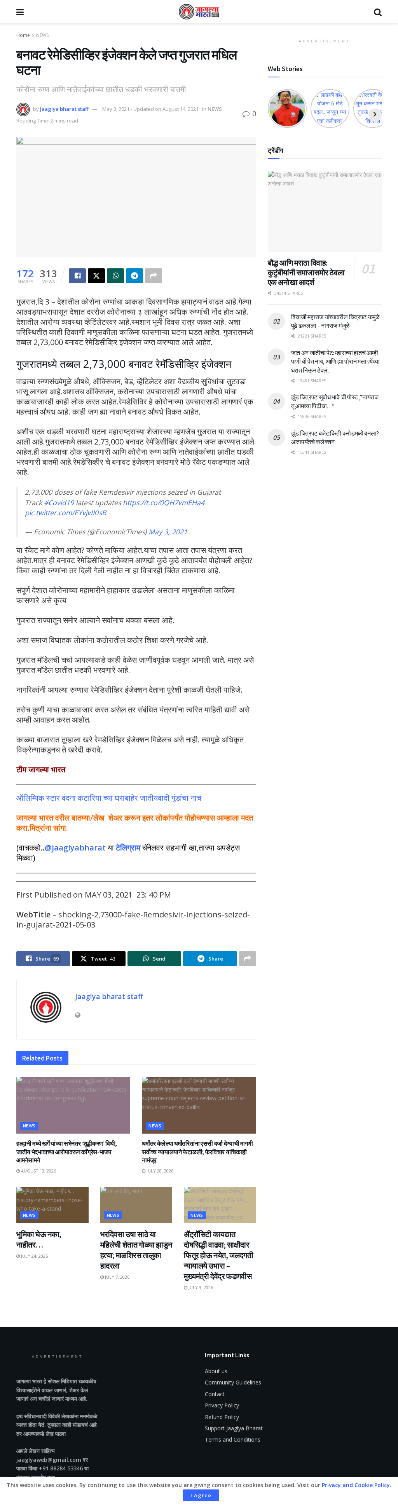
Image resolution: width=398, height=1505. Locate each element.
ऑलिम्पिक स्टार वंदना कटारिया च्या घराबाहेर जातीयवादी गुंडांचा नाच (108, 798)
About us (216, 1371)
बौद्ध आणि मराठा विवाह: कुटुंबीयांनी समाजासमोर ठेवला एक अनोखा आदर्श (306, 272)
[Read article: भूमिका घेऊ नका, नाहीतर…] (52, 1205)
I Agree (200, 1495)
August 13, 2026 (38, 1171)
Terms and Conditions (232, 1439)
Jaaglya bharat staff (64, 108)
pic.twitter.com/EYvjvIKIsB (65, 512)
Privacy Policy (222, 1405)
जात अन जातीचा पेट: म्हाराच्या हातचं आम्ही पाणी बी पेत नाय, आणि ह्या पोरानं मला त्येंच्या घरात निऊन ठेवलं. (335, 361)
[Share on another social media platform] (153, 275)
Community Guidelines (233, 1382)
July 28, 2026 (159, 1171)
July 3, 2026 (200, 1287)
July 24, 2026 (34, 1256)
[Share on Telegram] (134, 275)
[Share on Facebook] (77, 275)
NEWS (42, 35)
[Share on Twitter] (96, 275)
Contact (215, 1394)
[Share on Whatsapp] (115, 275)
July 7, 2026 (116, 1277)
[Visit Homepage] (199, 11)
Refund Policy (222, 1417)
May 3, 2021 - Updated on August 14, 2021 (150, 108)
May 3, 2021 (167, 531)
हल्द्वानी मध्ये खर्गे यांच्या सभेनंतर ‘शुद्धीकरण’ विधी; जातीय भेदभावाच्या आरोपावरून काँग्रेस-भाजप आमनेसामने (66, 1151)
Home (23, 35)
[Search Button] (378, 11)
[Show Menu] (20, 11)
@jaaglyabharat (75, 847)
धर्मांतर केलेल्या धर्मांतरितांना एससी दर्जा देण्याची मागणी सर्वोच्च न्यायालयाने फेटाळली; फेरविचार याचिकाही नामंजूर (197, 1151)
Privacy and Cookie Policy (356, 1485)
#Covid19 (59, 502)
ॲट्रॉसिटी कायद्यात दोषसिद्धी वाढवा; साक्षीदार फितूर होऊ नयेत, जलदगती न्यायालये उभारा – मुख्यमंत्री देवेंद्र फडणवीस (218, 1255)
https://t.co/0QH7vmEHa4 (163, 502)
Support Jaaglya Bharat (234, 1428)
